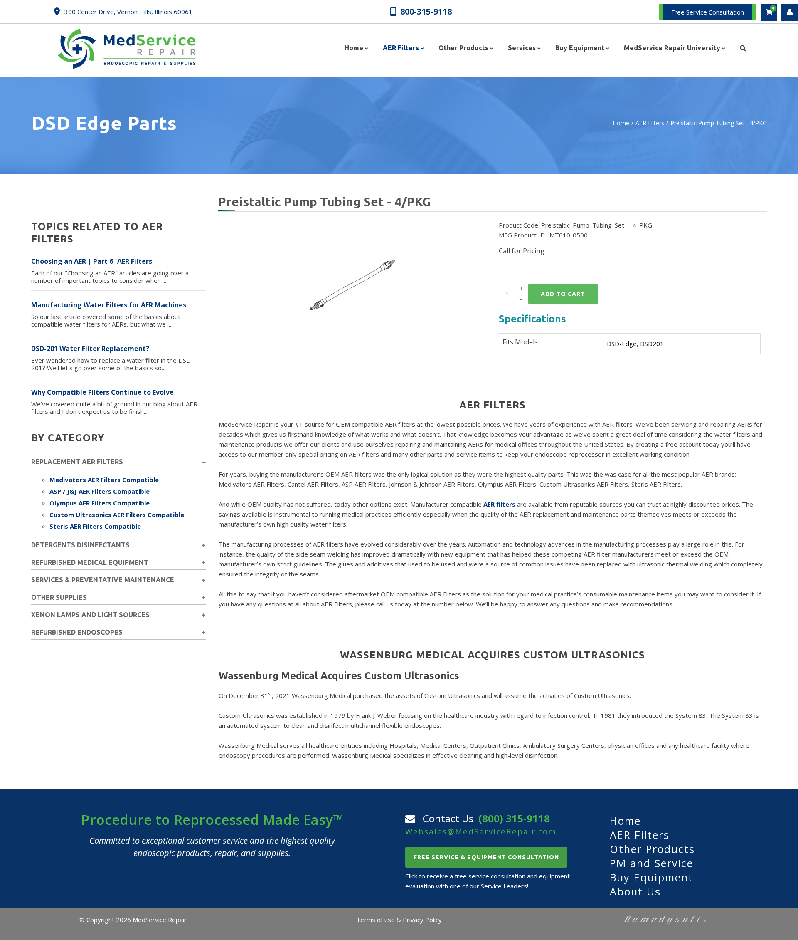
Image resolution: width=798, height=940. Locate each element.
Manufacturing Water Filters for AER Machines (108, 304)
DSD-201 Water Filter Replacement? (90, 348)
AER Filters (649, 123)
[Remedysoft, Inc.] (665, 919)
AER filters (499, 504)
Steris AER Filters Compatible (95, 526)
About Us (635, 891)
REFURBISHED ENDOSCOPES (77, 632)
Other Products (652, 849)
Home (621, 123)
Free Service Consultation (707, 12)
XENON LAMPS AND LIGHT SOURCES (90, 614)
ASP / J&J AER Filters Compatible (99, 491)
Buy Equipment (651, 877)
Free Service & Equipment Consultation (486, 857)
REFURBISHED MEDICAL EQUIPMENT (89, 562)
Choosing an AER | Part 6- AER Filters (91, 261)
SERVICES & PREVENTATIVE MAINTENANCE (102, 580)
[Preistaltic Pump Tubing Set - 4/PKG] (355, 286)
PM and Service (651, 863)
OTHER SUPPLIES (59, 597)
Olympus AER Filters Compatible (99, 503)
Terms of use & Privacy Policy (399, 919)
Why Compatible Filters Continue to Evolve (102, 392)
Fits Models (520, 341)
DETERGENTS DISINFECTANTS (80, 545)
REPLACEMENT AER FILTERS (77, 461)
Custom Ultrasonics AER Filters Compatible (116, 514)
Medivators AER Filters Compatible (104, 479)
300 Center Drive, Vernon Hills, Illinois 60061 (128, 11)
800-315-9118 (426, 11)
